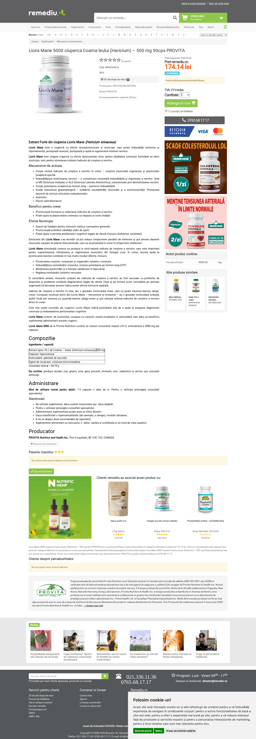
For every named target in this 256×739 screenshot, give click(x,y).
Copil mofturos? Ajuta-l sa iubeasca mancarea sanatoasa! (78, 657)
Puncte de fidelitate (39, 699)
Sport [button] (211, 27)
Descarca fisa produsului (45, 444)
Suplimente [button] (77, 27)
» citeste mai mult (93, 605)
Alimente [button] (189, 27)
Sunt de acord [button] (143, 730)
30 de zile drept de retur (41, 695)
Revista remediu (37, 706)
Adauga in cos (179, 103)
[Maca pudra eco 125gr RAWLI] (118, 498)
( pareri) (126, 61)
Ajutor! (83, 699)
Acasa (34, 41)
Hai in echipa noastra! (40, 702)
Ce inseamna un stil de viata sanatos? (144, 655)
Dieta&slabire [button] (123, 27)
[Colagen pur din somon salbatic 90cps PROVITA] (162, 498)
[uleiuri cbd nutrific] (60, 507)
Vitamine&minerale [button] (55, 27)
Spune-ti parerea (42, 471)
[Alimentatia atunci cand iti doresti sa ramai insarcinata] (107, 640)
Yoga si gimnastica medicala (207, 655)
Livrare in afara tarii (90, 706)
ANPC (32, 713)
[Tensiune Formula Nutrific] (196, 222)
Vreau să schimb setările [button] (180, 730)
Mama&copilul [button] (143, 27)
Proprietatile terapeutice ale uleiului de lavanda (45, 655)
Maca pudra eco (118, 521)
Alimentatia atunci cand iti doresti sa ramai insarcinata (111, 657)
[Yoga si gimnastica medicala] (206, 640)
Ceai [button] (108, 27)
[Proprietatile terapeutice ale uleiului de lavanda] (40, 640)
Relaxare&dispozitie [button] (168, 27)
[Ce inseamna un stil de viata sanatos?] (140, 640)
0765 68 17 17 (198, 120)
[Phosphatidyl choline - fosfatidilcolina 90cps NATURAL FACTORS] (205, 498)
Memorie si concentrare (69, 41)
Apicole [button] (35, 27)
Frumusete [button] (95, 27)
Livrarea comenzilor (90, 702)
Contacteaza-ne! (38, 709)
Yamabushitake (174, 262)
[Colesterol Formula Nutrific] (196, 167)
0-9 (49, 35)
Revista (34, 624)
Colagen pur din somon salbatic (162, 521)
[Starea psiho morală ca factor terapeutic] (173, 640)
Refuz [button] (159, 730)
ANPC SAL (34, 716)
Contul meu (86, 695)
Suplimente (47, 41)
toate (40, 35)
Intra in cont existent (193, 3)
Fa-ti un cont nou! (219, 3)
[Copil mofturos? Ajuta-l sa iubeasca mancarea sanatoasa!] (74, 640)
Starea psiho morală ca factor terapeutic (177, 655)
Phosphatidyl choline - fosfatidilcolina (205, 521)
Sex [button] (201, 27)
